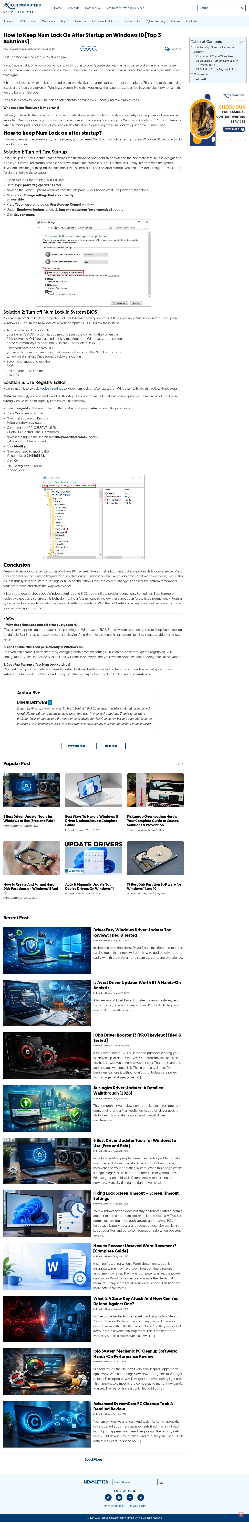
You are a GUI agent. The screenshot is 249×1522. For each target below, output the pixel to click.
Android (9, 21)
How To (80, 21)
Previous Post (76, 746)
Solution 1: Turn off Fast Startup (217, 56)
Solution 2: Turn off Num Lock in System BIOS (219, 63)
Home (58, 8)
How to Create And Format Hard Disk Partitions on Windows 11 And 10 (30, 888)
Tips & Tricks (131, 21)
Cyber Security (155, 21)
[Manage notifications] (241, 1514)
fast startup (173, 168)
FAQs (203, 78)
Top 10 (65, 21)
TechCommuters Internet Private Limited (121, 1517)
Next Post (111, 746)
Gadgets (192, 21)
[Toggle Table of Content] (239, 42)
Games (175, 21)
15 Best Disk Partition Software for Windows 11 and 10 (154, 886)
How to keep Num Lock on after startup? (213, 49)
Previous (178, 764)
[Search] (242, 8)
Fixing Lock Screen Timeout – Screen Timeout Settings (136, 1195)
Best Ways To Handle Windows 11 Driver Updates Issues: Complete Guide (91, 820)
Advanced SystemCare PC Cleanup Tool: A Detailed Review (133, 1406)
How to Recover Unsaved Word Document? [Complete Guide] (134, 1248)
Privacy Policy (138, 1505)
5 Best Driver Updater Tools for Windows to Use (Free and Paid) (29, 818)
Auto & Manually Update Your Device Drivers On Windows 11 (89, 886)
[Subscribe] (161, 1482)
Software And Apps (104, 21)
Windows (48, 21)
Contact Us (92, 8)
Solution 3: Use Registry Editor (218, 69)
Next (182, 764)
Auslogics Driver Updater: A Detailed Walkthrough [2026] (128, 1090)
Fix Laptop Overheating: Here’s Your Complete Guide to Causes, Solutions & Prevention (153, 820)
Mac (33, 21)
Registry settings (51, 388)
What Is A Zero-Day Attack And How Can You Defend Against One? (136, 1301)
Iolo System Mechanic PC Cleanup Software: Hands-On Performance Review (135, 1353)
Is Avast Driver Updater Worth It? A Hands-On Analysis (137, 985)
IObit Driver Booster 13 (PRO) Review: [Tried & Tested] (137, 1037)
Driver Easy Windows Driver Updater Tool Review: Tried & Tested (133, 932)
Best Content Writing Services (125, 8)
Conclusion (201, 74)
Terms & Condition (114, 1505)
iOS (22, 21)
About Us (73, 8)
